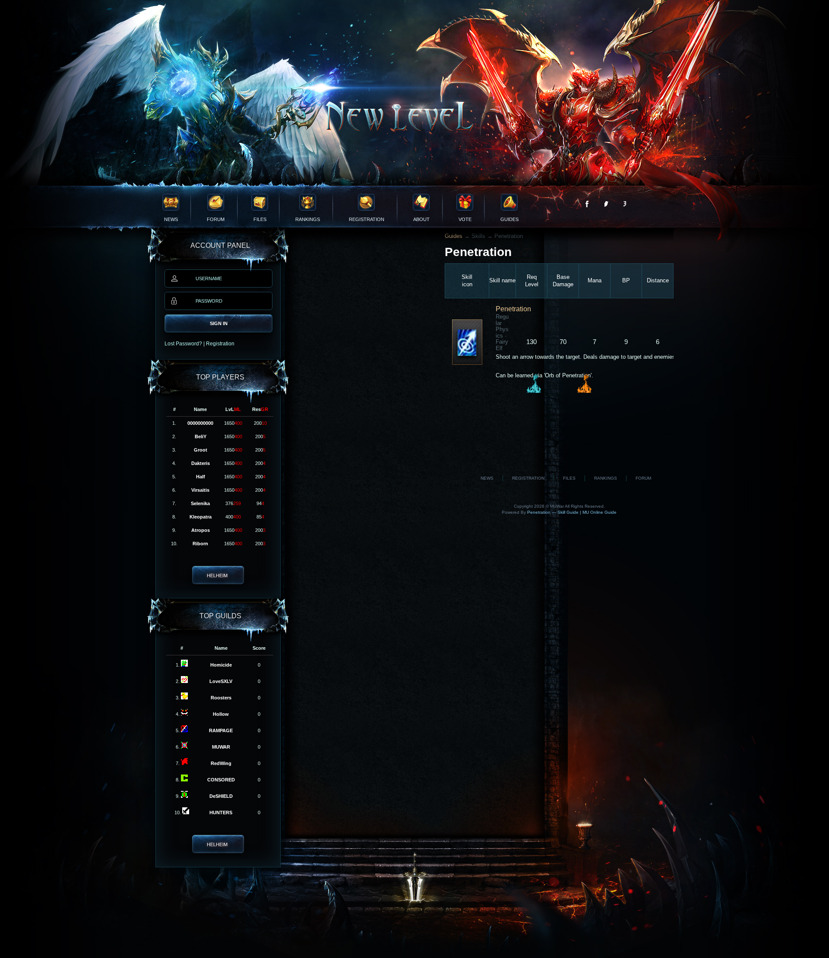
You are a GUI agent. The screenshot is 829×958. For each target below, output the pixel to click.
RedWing (221, 763)
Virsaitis (200, 490)
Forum (216, 219)
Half (200, 476)
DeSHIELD (221, 796)
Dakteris (200, 463)
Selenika (200, 503)
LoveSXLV (220, 681)
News (171, 219)
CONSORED (221, 779)
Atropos (200, 530)
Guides (509, 219)
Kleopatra (201, 516)
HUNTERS (220, 812)
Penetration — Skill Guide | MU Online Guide (571, 512)
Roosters (221, 697)
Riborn (200, 543)
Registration (366, 219)
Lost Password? (183, 344)
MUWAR (221, 746)
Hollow (221, 714)
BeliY (200, 436)
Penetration (513, 309)
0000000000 (200, 423)
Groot (200, 449)
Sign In (219, 323)
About (421, 219)
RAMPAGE (221, 730)
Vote (465, 219)
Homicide (221, 664)
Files (259, 219)
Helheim (217, 575)
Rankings (307, 219)
